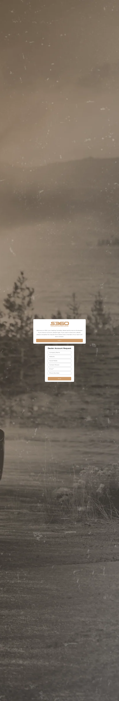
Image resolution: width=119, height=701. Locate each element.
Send (59, 378)
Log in (59, 340)
